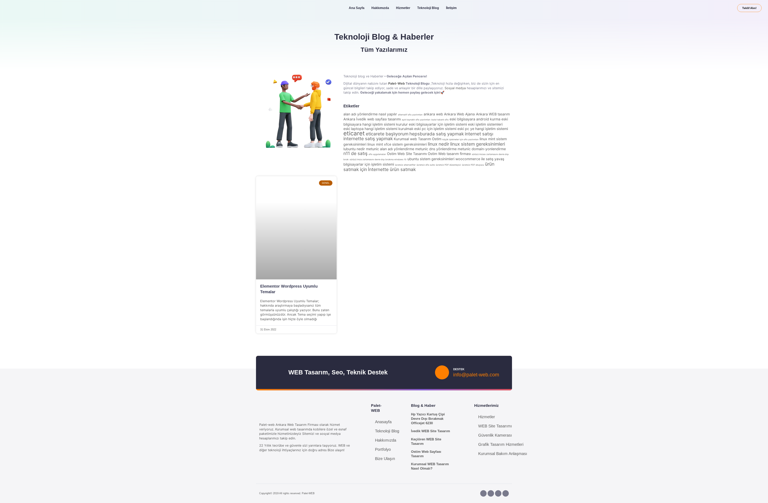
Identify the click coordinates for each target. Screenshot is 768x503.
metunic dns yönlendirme (436, 149)
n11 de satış (355, 153)
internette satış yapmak (368, 138)
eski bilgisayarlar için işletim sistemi (438, 124)
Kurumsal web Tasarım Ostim (417, 139)
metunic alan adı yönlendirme (390, 149)
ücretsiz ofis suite (426, 165)
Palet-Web (396, 83)
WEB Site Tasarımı (495, 426)
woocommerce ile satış (474, 159)
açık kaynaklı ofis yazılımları (416, 119)
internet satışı (479, 133)
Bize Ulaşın (385, 458)
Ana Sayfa (356, 8)
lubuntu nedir (354, 149)
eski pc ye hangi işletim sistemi (482, 129)
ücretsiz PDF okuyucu (473, 165)
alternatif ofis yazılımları (410, 114)
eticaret (354, 133)
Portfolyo (383, 449)
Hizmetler (403, 8)
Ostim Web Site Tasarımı (407, 154)
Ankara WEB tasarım (493, 114)
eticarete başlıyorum (387, 133)
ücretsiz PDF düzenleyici (448, 165)
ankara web (433, 114)
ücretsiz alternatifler (405, 165)
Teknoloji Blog (428, 8)
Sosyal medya (455, 88)
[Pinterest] (498, 493)
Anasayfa (383, 422)
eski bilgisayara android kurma (475, 119)
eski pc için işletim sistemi (435, 129)
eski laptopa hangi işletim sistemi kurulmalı (378, 129)
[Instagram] (491, 493)
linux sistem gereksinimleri (477, 144)
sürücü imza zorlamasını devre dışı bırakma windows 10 (378, 159)
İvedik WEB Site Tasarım (430, 431)
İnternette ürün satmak (392, 169)
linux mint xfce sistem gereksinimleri (397, 144)
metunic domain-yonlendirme (482, 149)
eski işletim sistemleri (485, 124)
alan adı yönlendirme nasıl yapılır (370, 114)
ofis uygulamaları (377, 154)
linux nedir (438, 144)
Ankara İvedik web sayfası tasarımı (372, 119)
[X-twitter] (505, 493)
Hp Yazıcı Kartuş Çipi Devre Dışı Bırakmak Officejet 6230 (428, 418)
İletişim (451, 8)
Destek (458, 369)
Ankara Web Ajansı (459, 114)
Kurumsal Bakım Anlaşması (502, 453)
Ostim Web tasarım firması (449, 154)
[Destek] (442, 372)
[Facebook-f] (483, 493)
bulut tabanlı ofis (440, 119)
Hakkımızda (380, 8)
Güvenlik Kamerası (495, 435)
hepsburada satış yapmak (436, 133)
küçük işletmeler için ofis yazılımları (460, 139)
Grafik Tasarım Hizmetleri (500, 444)
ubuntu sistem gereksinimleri (430, 159)
